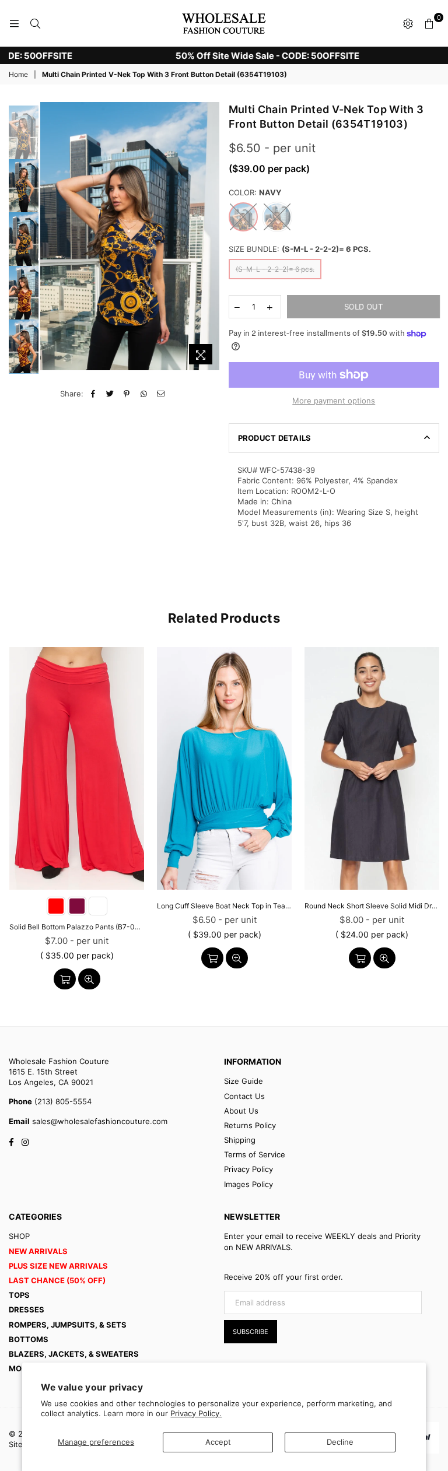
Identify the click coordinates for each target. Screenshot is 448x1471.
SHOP (19, 1236)
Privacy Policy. (196, 1413)
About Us (241, 1110)
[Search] (35, 23)
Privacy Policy (248, 1169)
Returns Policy (250, 1125)
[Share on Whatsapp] (143, 393)
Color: (255, 192)
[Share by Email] (160, 393)
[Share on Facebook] (93, 393)
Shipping (240, 1139)
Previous (50, 236)
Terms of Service (254, 1154)
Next (211, 239)
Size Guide (243, 1081)
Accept (218, 1442)
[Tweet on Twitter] (110, 393)
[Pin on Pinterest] (127, 393)
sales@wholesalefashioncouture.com (98, 1121)
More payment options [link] (333, 400)
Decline (340, 1442)
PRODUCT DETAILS (275, 438)
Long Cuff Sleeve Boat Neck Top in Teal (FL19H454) (224, 905)
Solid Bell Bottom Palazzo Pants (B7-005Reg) (76, 926)
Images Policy (248, 1184)
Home (18, 74)
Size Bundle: (300, 249)
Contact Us (244, 1096)
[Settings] (407, 23)
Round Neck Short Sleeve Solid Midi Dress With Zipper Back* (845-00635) (371, 905)
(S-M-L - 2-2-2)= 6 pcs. (275, 269)
